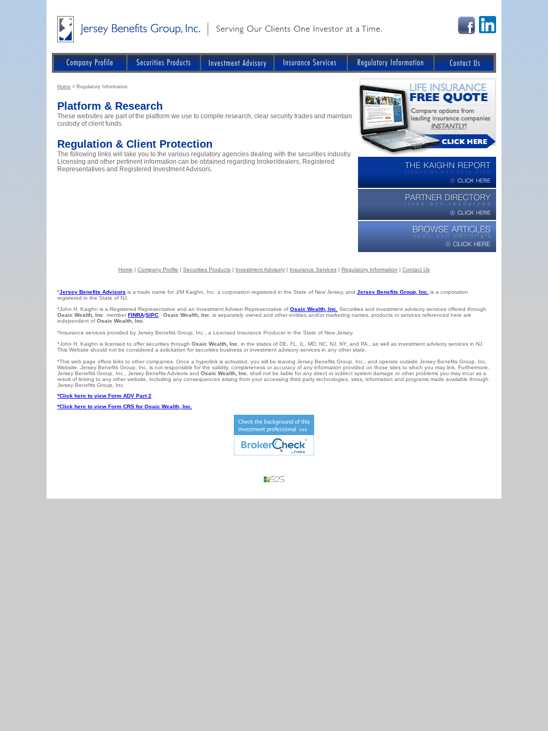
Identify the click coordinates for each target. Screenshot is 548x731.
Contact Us (416, 269)
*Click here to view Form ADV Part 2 (104, 396)
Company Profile (158, 269)
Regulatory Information (369, 269)
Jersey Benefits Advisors (92, 292)
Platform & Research (110, 106)
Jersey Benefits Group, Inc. (393, 292)
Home (64, 86)
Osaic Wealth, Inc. (314, 309)
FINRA (136, 315)
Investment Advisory (260, 269)
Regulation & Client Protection (134, 144)
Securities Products (207, 269)
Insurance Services (313, 269)
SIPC (152, 315)
